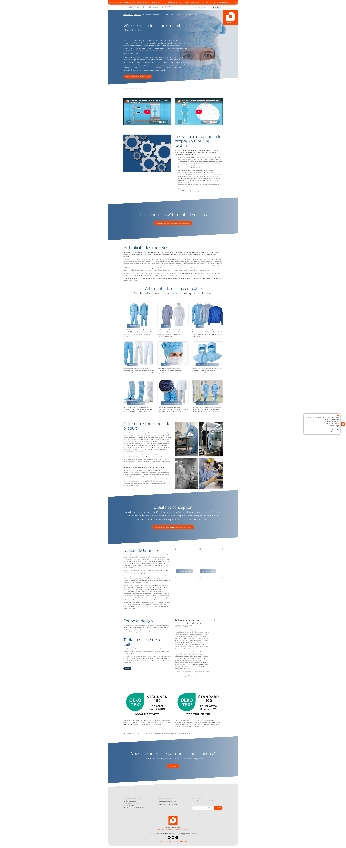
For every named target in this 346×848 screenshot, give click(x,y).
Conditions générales (129, 801)
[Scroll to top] (342, 844)
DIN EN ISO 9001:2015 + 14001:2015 (134, 807)
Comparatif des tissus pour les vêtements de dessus (173, 223)
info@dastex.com (152, 7)
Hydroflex (185, 829)
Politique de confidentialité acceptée (202, 804)
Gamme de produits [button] (132, 14)
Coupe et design (334, 426)
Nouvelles (147, 14)
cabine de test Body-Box (135, 457)
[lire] (212, 804)
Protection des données (130, 803)
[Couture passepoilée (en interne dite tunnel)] (186, 588)
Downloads (158, 14)
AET (167, 829)
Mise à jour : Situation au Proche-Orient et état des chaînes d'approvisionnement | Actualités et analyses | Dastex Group (153, 2)
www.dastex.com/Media (182, 676)
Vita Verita (161, 829)
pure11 (171, 829)
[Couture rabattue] (211, 559)
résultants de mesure (132, 455)
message (135, 280)
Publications (335, 432)
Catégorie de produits (332, 421)
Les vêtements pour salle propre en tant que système (322, 417)
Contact (197, 14)
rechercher (216, 7)
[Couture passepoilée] (186, 559)
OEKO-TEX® (335, 430)
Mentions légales (128, 805)
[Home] (230, 17)
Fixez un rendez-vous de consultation (138, 77)
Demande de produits (174, 14)
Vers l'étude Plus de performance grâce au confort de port (173, 527)
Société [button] (189, 14)
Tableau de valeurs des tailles (330, 428)
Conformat (177, 829)
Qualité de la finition (332, 423)
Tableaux (127, 668)
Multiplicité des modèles (331, 419)
